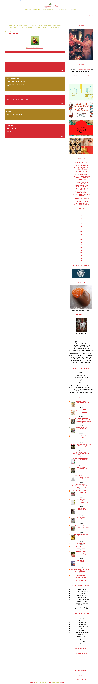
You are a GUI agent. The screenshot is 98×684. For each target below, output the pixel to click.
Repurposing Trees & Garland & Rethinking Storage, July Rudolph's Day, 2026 (83, 421)
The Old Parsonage (11, 78)
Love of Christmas (80, 467)
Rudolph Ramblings (80, 499)
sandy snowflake (82, 181)
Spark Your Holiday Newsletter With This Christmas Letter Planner (80, 486)
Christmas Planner (80, 484)
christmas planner (81, 186)
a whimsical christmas (81, 185)
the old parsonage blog (82, 164)
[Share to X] (60, 52)
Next (64, 57)
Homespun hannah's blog (82, 200)
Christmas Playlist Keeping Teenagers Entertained (81, 454)
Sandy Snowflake (81, 508)
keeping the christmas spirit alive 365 (81, 194)
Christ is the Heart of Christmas (81, 491)
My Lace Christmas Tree (83, 509)
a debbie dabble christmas (82, 198)
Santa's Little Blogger (81, 452)
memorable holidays (82, 173)
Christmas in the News (80, 580)
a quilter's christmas (81, 174)
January (83, 437)
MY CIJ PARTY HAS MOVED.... (81, 571)
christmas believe (82, 179)
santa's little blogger (81, 191)
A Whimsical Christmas (80, 476)
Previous (7, 57)
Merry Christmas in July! (83, 536)
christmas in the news (81, 162)
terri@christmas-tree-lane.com (83, 69)
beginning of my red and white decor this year (83, 553)
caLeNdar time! (83, 459)
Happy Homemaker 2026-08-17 (83, 402)
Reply (61, 70)
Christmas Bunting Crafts (83, 446)
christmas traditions (81, 171)
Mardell (8, 64)
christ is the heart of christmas (81, 183)
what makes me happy (82, 201)
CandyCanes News (81, 560)
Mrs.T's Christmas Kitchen (81, 410)
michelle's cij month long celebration (81, 167)
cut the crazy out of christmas (82, 189)
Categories (12, 15)
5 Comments (8, 52)
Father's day (83, 518)
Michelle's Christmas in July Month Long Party (80, 569)
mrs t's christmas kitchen (81, 204)
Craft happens (83, 492)
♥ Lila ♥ (8, 125)
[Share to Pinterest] (63, 52)
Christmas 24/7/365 (82, 203)
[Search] (89, 76)
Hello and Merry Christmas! (83, 527)
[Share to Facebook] (58, 52)
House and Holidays (83, 468)
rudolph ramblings (81, 197)
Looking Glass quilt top (83, 428)
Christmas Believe (80, 517)
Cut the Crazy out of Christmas (80, 458)
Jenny (7, 111)
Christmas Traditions (81, 551)
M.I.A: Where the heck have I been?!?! (83, 477)
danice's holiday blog (82, 165)
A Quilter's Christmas (81, 543)
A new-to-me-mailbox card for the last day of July (83, 411)
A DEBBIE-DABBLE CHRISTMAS (81, 418)
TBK (68, 682)
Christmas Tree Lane (41, 682)
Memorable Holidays (81, 547)
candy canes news (82, 170)
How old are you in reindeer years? (34, 47)
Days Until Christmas (81, 679)
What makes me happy (81, 401)
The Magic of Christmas (81, 526)
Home (4, 15)
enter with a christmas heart (82, 176)
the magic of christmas (82, 177)
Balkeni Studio (55, 682)
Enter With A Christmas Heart (81, 534)
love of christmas (81, 192)
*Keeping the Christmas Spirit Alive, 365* (81, 444)
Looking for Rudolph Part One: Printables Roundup (83, 501)
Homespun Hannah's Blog (81, 427)
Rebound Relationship (80, 548)
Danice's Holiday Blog (81, 577)
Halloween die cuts (83, 561)
